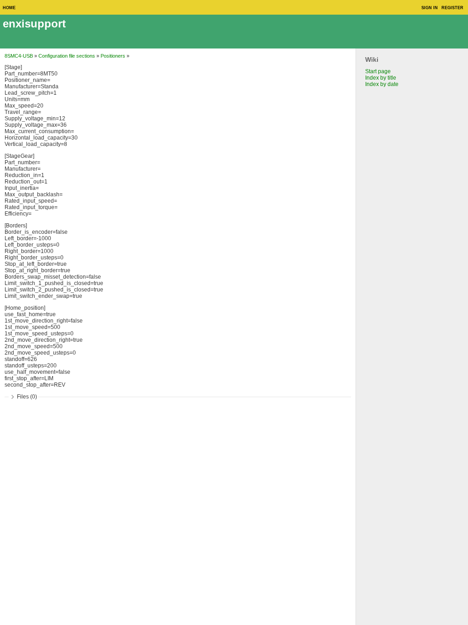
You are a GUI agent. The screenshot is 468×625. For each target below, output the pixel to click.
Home (9, 7)
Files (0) (27, 396)
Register (452, 7)
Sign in (429, 7)
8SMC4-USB (19, 56)
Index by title (380, 78)
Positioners (113, 56)
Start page (378, 71)
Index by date (382, 84)
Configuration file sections (66, 56)
